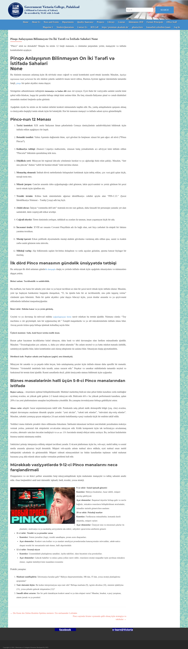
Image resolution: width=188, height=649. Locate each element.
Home (25, 22)
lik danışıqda (50, 269)
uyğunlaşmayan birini (62, 317)
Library (111, 22)
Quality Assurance (85, 22)
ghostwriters (137, 27)
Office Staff (172, 22)
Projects (100, 22)
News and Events (51, 22)
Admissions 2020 (136, 22)
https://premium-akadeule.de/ (115, 27)
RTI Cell (94, 27)
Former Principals (155, 22)
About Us (36, 22)
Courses (121, 22)
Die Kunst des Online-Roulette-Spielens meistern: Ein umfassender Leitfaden (43, 613)
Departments (68, 22)
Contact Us (82, 27)
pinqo (18, 83)
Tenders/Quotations (65, 27)
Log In (177, 27)
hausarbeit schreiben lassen (158, 27)
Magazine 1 (48, 27)
